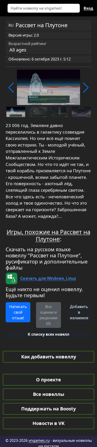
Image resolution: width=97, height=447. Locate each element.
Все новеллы (48, 394)
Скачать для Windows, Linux (48, 278)
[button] (11, 88)
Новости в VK (48, 423)
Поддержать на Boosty (48, 409)
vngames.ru (39, 440)
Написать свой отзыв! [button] (18, 312)
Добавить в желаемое (79, 312)
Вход (88, 8)
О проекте (48, 379)
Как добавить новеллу (48, 356)
